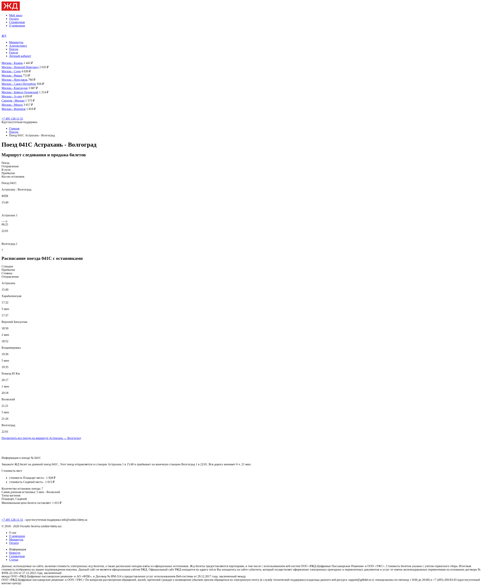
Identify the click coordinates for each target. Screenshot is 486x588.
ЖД (4, 35)
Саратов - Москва (13, 100)
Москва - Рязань (12, 75)
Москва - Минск (12, 104)
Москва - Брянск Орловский (20, 92)
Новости (14, 552)
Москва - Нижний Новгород (20, 67)
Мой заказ (15, 15)
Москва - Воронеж (14, 109)
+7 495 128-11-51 (12, 118)
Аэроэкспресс (18, 45)
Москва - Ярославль (15, 79)
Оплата (14, 18)
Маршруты (16, 42)
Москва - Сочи (11, 71)
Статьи (13, 559)
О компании (17, 25)
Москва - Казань (12, 63)
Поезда (13, 49)
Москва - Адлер (12, 96)
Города (13, 52)
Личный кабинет (20, 56)
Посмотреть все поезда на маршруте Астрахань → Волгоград (41, 438)
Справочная (17, 22)
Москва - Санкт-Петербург (19, 83)
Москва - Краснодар (15, 88)
